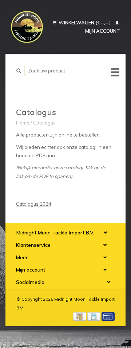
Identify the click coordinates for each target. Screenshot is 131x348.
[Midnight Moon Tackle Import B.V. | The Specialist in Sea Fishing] (27, 27)
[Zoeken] (18, 71)
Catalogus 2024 (33, 204)
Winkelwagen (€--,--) (84, 22)
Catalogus (44, 123)
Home (22, 123)
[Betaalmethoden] (80, 316)
